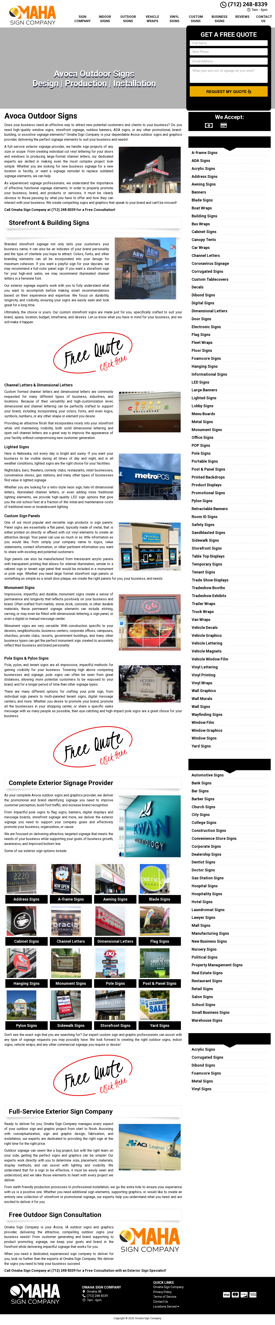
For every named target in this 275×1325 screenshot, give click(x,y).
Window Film (203, 722)
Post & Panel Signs (208, 469)
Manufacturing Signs (210, 933)
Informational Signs (209, 374)
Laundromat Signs (208, 909)
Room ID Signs (204, 516)
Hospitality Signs (207, 894)
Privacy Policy (162, 1292)
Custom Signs (196, 19)
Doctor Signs (203, 870)
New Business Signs (209, 941)
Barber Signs (203, 799)
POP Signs (201, 445)
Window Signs (204, 738)
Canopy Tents (204, 239)
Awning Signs (204, 184)
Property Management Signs (217, 965)
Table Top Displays (208, 556)
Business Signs (220, 19)
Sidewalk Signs (205, 540)
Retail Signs (202, 989)
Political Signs (204, 957)
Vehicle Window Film (210, 659)
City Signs (201, 814)
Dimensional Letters (209, 311)
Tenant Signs (203, 572)
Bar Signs (200, 791)
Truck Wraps (203, 611)
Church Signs (203, 807)
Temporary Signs (207, 564)
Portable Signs (205, 461)
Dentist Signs (203, 862)
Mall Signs (201, 925)
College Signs (204, 822)
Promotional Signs (208, 493)
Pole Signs (201, 453)
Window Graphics (207, 730)
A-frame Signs (204, 152)
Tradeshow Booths (208, 588)
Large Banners (204, 390)
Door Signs (201, 319)
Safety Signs (203, 524)
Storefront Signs (207, 548)
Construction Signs (209, 830)
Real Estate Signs (207, 973)
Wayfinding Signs (207, 714)
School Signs (203, 1004)
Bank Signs (201, 783)
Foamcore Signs (206, 358)
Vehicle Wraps (152, 19)
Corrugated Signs (207, 271)
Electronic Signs (206, 327)
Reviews (242, 17)
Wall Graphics (204, 690)
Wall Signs (201, 706)
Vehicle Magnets (207, 651)
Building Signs (204, 216)
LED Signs (200, 382)
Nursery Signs (204, 949)
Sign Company (82, 19)
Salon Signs (202, 996)
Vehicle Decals (205, 627)
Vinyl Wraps (202, 683)
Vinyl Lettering (205, 667)
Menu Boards (203, 414)
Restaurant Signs (207, 981)
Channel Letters (206, 255)
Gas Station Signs (208, 878)
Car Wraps (201, 247)
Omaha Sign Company (168, 1287)
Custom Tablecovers (210, 279)
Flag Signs (201, 334)
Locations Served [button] (165, 1306)
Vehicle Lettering (207, 643)
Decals (197, 287)
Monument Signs (207, 429)
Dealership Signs (206, 854)
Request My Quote (227, 91)
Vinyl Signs (174, 19)
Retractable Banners (210, 508)
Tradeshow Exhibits (209, 595)
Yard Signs (201, 746)
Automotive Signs (208, 775)
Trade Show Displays (210, 580)
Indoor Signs (105, 19)
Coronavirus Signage (210, 263)
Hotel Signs (202, 902)
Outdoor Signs (128, 19)
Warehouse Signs (207, 1020)
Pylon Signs (202, 501)
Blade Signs (202, 200)
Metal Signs (202, 421)
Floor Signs (202, 350)
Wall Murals (202, 698)
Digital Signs (203, 303)
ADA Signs (201, 160)
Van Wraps (201, 619)
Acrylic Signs (203, 168)
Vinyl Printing (203, 675)
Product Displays (207, 485)
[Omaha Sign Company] (35, 1294)
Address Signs (204, 176)
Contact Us (264, 19)
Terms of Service (164, 1296)
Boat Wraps (202, 208)
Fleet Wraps (202, 342)
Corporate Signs (206, 846)
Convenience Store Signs (214, 838)
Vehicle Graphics (207, 635)
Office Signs (202, 437)
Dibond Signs (203, 295)
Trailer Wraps (203, 603)
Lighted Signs (204, 398)
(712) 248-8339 (246, 4)
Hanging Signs (205, 366)
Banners (199, 192)
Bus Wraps (201, 224)
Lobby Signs (202, 406)
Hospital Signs (205, 886)
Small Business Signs (210, 1012)
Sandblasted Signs (208, 532)
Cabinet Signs (204, 231)
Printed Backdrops (208, 477)
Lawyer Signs (203, 917)
